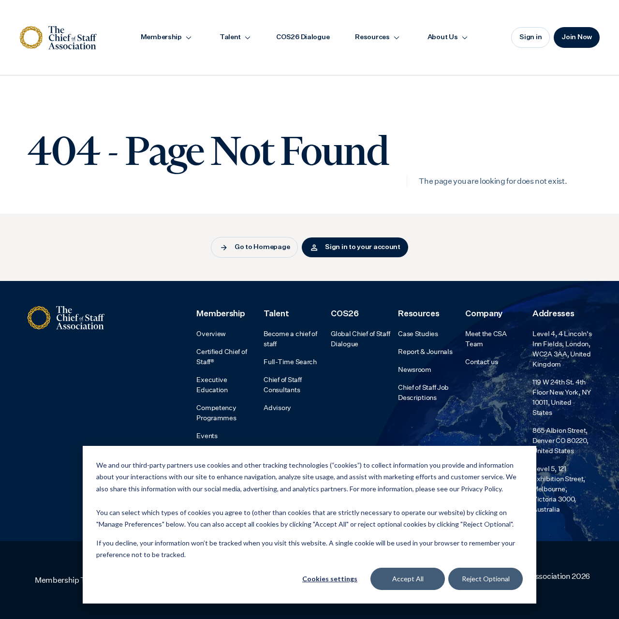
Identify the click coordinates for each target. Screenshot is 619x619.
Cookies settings (329, 579)
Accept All (408, 579)
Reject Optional (486, 579)
